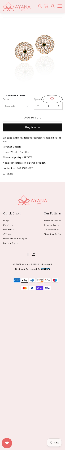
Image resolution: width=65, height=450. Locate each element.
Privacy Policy (51, 225)
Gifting (7, 234)
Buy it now (32, 127)
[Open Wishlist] (7, 443)
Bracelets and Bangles (15, 238)
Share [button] (10, 173)
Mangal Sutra (10, 243)
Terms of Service (53, 220)
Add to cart (32, 117)
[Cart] (45, 6)
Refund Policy (51, 229)
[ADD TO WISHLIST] (52, 99)
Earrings (8, 225)
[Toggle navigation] (60, 6)
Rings (6, 220)
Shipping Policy (52, 234)
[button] (40, 6)
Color (6, 99)
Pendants (8, 229)
